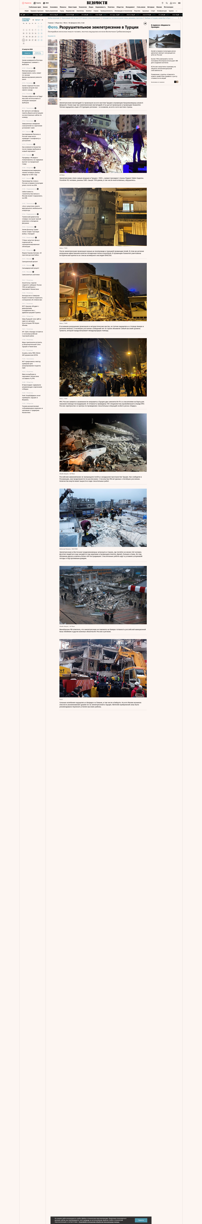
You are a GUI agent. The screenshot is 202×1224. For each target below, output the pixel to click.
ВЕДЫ (27, 11)
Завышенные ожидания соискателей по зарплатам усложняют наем (32, 126)
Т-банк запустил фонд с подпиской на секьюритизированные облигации (31, 243)
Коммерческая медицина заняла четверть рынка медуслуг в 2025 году (31, 172)
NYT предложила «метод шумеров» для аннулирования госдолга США (31, 365)
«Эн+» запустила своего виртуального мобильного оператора (32, 208)
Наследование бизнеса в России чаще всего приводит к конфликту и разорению (31, 137)
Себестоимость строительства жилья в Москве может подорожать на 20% (32, 195)
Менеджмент (130, 7)
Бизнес (45, 7)
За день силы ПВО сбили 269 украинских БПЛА (31, 354)
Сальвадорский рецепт (30, 268)
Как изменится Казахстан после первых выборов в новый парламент (31, 149)
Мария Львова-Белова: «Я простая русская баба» (31, 254)
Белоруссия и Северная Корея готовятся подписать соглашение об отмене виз (32, 298)
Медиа (91, 7)
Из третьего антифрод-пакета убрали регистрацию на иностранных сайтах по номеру (32, 114)
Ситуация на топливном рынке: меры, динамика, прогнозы (122, 18)
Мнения (159, 7)
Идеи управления (51, 11)
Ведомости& (70, 11)
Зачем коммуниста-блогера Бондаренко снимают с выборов (32, 62)
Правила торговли (37, 11)
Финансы (63, 7)
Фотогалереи (168, 7)
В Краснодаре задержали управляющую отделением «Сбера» (32, 387)
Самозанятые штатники (31, 275)
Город (62, 11)
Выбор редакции (53, 18)
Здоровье (145, 11)
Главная (51, 23)
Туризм (171, 11)
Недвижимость (100, 7)
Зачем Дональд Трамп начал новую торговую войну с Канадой (30, 232)
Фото (66, 23)
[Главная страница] (97, 3)
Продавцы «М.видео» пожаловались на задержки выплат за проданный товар (32, 161)
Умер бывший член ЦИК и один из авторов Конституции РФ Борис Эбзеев (31, 322)
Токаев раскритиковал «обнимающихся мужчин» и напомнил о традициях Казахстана (32, 409)
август (37, 20)
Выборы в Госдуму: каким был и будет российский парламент (166, 18)
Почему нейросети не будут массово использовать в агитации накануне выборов (32, 99)
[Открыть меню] (179, 3)
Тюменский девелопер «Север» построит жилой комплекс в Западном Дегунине (31, 220)
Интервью (150, 7)
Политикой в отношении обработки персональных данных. (99, 1222)
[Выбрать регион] (162, 3)
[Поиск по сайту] (167, 3)
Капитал (89, 11)
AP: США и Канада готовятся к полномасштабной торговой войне (32, 334)
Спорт (153, 11)
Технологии (83, 7)
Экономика (54, 7)
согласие (86, 1220)
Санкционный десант (30, 262)
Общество (120, 7)
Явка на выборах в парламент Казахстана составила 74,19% (30, 376)
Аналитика (80, 11)
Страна (96, 11)
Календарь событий (26, 20)
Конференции (162, 11)
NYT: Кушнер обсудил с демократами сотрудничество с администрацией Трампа (31, 309)
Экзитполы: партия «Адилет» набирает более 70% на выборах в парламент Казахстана (32, 286)
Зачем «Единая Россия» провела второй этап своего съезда (31, 88)
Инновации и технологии (123, 11)
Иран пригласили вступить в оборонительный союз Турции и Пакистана (32, 344)
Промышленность (106, 11)
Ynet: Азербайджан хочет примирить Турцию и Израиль (31, 398)
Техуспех (137, 11)
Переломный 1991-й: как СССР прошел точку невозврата (81, 18)
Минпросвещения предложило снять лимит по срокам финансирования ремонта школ (32, 75)
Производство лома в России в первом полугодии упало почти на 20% (32, 183)
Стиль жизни (141, 7)
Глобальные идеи (35, 7)
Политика (111, 7)
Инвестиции (72, 7)
